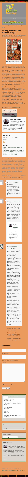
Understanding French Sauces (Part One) (12, 403)
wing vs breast (13, 172)
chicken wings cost (6, 161)
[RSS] (4, 142)
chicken (4, 160)
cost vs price (14, 161)
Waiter (20, 171)
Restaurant (4, 167)
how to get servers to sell (12, 165)
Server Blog (16, 170)
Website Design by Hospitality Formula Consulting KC (13, 470)
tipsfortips (16, 171)
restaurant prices (14, 168)
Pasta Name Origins (8, 407)
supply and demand (6, 171)
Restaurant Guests (6, 168)
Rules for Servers (9, 170)
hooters (13, 163)
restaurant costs (11, 167)
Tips (12, 171)
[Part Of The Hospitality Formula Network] (11, 14)
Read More (5, 459)
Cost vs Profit (22, 175)
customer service (21, 161)
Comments (15, 396)
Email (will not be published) (10, 360)
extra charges (15, 66)
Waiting (4, 172)
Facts (3, 163)
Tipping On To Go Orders (9, 399)
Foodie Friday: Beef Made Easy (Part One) (12, 415)
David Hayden (5, 35)
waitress (8, 172)
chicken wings (19, 160)
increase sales (21, 165)
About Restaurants (20, 35)
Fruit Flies (6, 411)
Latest (10, 396)
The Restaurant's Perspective (16, 36)
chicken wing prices (10, 160)
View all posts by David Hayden (10, 129)
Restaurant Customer (19, 167)
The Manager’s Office (15, 107)
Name (5, 353)
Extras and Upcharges (7, 175)
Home (9, 26)
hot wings (7, 164)
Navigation (13, 18)
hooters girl (18, 163)
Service (21, 170)
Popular (6, 396)
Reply (9, 194)
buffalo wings (19, 158)
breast (5, 158)
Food (6, 163)
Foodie (9, 163)
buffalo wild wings (11, 158)
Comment (4, 362)
